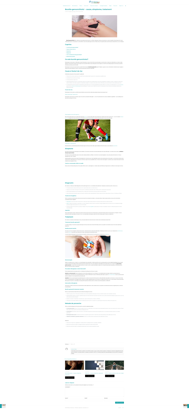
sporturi (85, 116)
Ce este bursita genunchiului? (72, 47)
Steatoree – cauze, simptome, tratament (94, 373)
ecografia (91, 206)
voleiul (67, 118)
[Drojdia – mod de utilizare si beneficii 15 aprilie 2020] (3, 406)
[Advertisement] (94, 106)
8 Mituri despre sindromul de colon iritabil (114, 373)
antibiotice (107, 234)
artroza (121, 84)
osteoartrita (115, 145)
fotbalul (121, 116)
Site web (106, 398)
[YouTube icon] (120, 407)
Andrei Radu (73, 11)
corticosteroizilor (112, 274)
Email (86, 398)
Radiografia (69, 201)
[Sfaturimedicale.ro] (94, 2)
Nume (66, 398)
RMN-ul (68, 203)
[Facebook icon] (119, 407)
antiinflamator (120, 230)
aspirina (70, 232)
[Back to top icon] (123, 408)
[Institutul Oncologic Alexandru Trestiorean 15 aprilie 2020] (186, 406)
